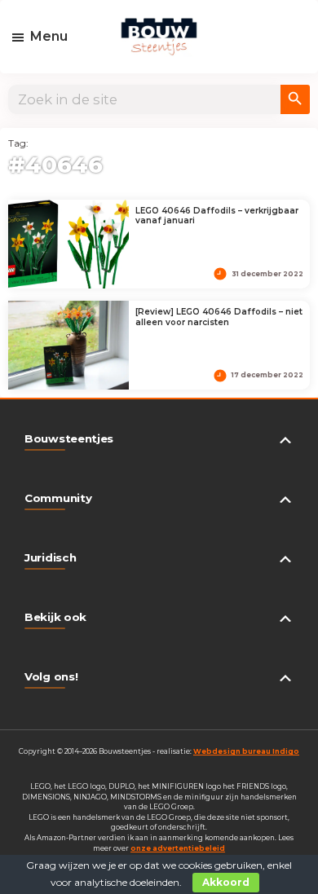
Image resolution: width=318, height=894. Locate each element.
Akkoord (226, 882)
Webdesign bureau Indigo (246, 751)
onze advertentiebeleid (177, 848)
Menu (49, 36)
